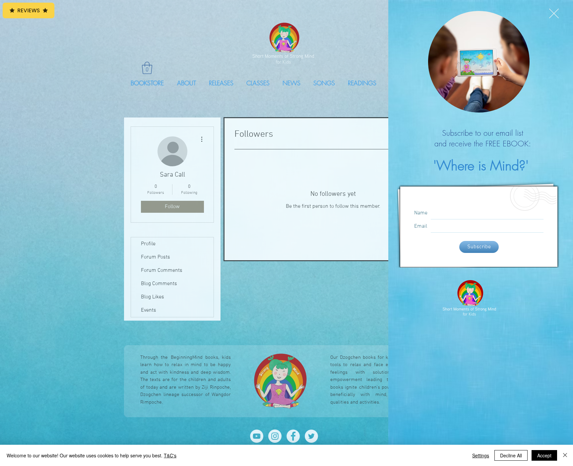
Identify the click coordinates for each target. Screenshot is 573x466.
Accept (544, 455)
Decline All (511, 455)
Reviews (28, 10)
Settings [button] (480, 455)
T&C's (170, 455)
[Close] (565, 455)
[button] (554, 13)
